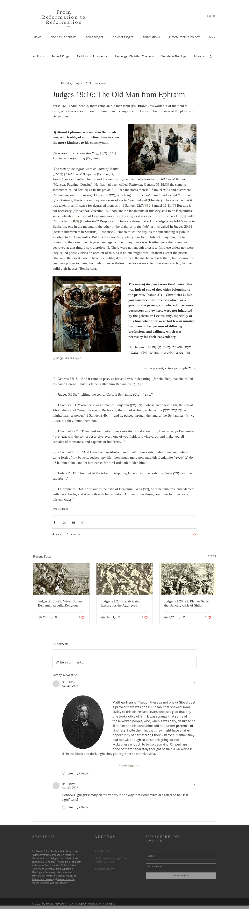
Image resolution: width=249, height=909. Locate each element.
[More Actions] (194, 684)
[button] (211, 56)
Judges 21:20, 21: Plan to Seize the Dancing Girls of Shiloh (186, 603)
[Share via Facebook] (54, 522)
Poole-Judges (60, 508)
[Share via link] (83, 522)
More (197, 56)
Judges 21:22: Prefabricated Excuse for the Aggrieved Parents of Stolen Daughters (121, 603)
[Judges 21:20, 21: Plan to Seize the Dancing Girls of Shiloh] (188, 579)
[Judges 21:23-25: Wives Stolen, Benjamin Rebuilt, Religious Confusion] (61, 579)
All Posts (38, 56)
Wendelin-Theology (173, 56)
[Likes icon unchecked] (64, 773)
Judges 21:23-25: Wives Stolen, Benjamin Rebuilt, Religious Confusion (60, 603)
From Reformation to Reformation (64, 17)
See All (212, 555)
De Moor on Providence (92, 56)
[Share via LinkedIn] (73, 522)
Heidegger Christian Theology (134, 56)
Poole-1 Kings (60, 56)
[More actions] (194, 83)
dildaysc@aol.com (104, 868)
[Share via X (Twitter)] (64, 522)
